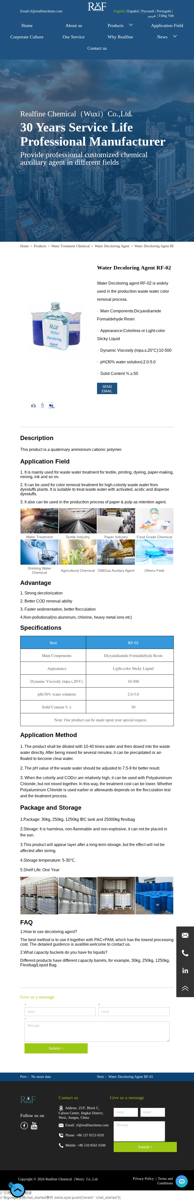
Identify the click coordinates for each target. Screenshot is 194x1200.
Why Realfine (120, 36)
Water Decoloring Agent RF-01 (130, 1077)
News (162, 36)
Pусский (147, 11)
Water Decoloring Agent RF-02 (156, 246)
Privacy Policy (143, 1179)
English (119, 11)
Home (27, 25)
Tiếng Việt (166, 16)
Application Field (167, 25)
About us (73, 25)
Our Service (74, 36)
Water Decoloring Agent (112, 246)
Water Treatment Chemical (70, 246)
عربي (152, 16)
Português (164, 11)
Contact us (97, 48)
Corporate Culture (26, 36)
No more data (41, 1077)
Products (116, 25)
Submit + (56, 1048)
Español (133, 11)
